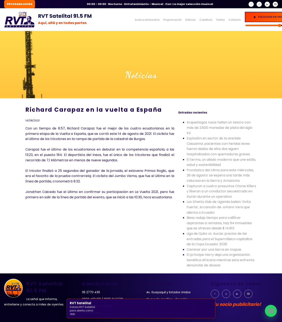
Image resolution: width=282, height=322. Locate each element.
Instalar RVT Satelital (126, 308)
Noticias (190, 20)
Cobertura (205, 20)
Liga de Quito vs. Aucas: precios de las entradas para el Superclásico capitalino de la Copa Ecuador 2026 (219, 239)
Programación (172, 20)
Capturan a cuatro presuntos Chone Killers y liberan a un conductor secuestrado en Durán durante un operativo (221, 191)
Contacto (235, 20)
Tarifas (220, 20)
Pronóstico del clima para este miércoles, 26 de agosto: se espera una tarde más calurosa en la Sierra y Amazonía (220, 175)
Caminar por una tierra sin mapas (214, 249)
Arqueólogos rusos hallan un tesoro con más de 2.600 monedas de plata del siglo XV (219, 127)
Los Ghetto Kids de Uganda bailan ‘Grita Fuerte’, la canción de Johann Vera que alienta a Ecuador (219, 207)
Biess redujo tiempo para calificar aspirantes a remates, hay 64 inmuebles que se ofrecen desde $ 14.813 (219, 223)
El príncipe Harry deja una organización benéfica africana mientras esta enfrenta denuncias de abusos (220, 260)
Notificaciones (173, 308)
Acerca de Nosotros (147, 20)
